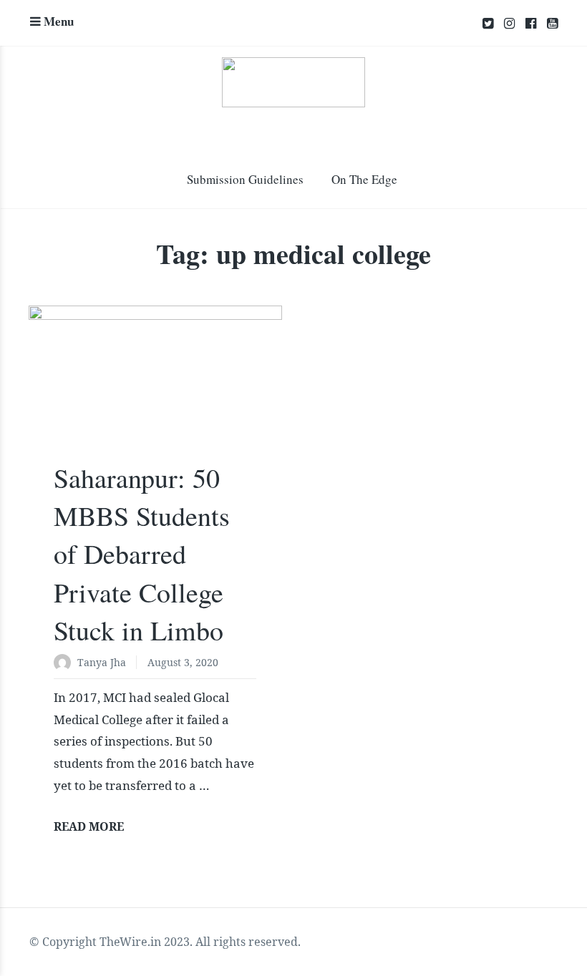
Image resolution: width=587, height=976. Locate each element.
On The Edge (364, 179)
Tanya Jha (101, 662)
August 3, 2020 (182, 662)
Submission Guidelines (245, 179)
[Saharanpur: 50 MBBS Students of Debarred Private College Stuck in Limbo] (155, 390)
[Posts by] (65, 663)
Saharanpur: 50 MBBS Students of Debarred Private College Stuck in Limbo (142, 553)
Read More (89, 826)
